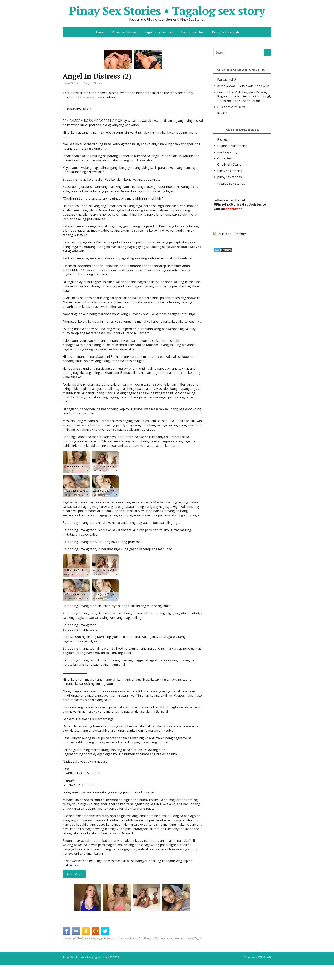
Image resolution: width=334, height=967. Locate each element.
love (160, 938)
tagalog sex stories (159, 32)
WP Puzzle (264, 957)
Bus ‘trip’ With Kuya (231, 107)
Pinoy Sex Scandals (225, 32)
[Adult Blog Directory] (229, 233)
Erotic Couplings (120, 938)
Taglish (198, 938)
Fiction (133, 938)
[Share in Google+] (95, 931)
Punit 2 (222, 113)
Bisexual (223, 139)
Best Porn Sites (192, 32)
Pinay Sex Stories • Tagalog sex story (167, 10)
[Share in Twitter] (105, 931)
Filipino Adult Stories (232, 146)
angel (99, 938)
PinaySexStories (228, 204)
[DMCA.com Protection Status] (223, 249)
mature (168, 938)
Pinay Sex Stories (124, 32)
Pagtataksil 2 (226, 79)
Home (99, 32)
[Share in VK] (76, 931)
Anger (107, 938)
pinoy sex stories (229, 177)
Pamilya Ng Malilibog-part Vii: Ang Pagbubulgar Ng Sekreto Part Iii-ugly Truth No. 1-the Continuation (244, 96)
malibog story (227, 152)
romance (188, 938)
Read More (74, 874)
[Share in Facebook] (66, 931)
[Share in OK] (86, 931)
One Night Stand (229, 164)
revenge (177, 938)
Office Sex (224, 158)
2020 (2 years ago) (85, 938)
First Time (144, 938)
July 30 (153, 938)
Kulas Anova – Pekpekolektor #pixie (243, 86)
